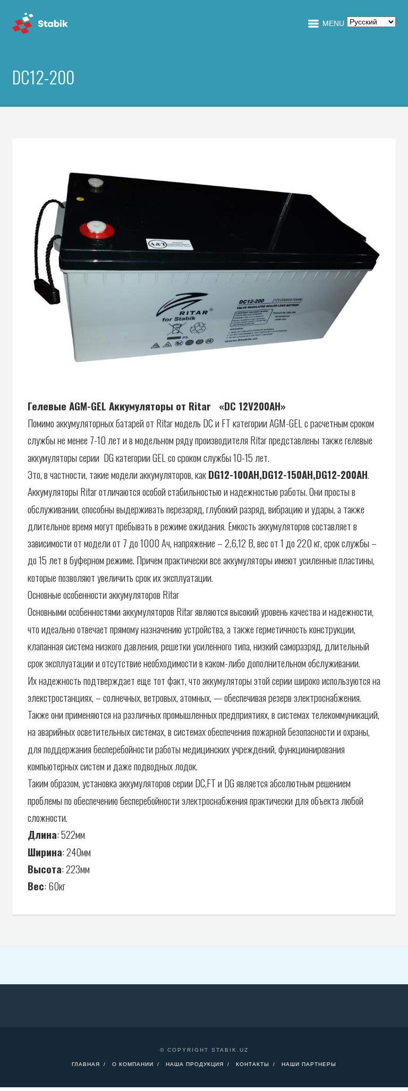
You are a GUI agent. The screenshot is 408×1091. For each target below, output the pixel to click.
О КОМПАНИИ (133, 1064)
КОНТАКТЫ (252, 1064)
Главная (86, 1064)
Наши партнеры (309, 1064)
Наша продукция (195, 1064)
